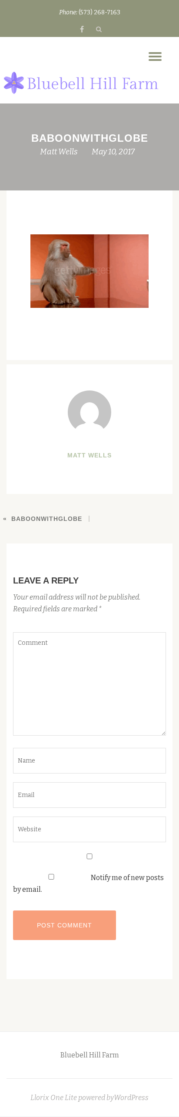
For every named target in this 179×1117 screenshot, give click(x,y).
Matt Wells (59, 152)
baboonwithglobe (46, 519)
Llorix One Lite (54, 1098)
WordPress (131, 1098)
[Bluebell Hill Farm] (81, 83)
